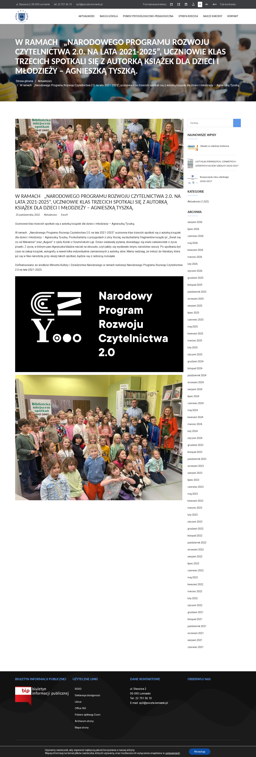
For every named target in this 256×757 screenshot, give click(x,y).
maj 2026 (193, 243)
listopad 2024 (195, 368)
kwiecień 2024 (195, 417)
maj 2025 (193, 326)
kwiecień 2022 (195, 584)
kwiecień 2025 (195, 333)
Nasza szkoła (109, 16)
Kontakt (232, 16)
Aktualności (87, 16)
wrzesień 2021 (196, 633)
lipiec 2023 (193, 479)
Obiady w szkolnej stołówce (214, 146)
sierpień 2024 (195, 389)
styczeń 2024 (195, 438)
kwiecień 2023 (195, 500)
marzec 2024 (195, 424)
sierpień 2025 (195, 305)
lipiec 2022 (193, 563)
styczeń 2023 (195, 521)
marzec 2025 (195, 340)
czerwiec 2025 (196, 319)
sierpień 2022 (195, 556)
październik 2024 (197, 375)
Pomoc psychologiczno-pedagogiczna (148, 16)
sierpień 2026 (195, 222)
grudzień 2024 (195, 361)
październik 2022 (197, 542)
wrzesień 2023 (196, 466)
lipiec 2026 (193, 229)
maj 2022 (193, 577)
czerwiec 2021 (196, 647)
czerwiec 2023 (196, 486)
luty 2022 (193, 598)
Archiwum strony (84, 721)
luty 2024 (193, 431)
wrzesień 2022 (196, 549)
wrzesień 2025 (196, 298)
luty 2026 (193, 263)
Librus (78, 701)
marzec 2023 (195, 507)
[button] (171, 4)
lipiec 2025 (193, 312)
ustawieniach (172, 753)
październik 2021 (197, 626)
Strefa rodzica (188, 16)
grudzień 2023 (195, 445)
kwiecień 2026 (195, 250)
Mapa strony (82, 727)
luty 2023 (193, 514)
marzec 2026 (195, 257)
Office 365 (80, 708)
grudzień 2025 (195, 277)
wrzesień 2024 (196, 382)
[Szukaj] (237, 123)
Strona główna (24, 81)
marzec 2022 (195, 591)
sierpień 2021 (195, 640)
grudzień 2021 (195, 612)
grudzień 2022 (195, 528)
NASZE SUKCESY (212, 16)
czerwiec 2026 (196, 236)
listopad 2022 (195, 535)
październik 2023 (197, 459)
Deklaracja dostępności (87, 695)
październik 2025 (197, 291)
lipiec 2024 (193, 396)
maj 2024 (193, 410)
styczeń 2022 (195, 605)
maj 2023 (193, 493)
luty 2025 (193, 347)
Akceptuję (199, 751)
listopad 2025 (195, 284)
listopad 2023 (195, 452)
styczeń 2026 (195, 270)
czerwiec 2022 (196, 570)
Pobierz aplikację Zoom (87, 714)
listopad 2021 (195, 619)
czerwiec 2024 (196, 403)
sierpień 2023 (195, 473)
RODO (78, 689)
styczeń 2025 (195, 354)
